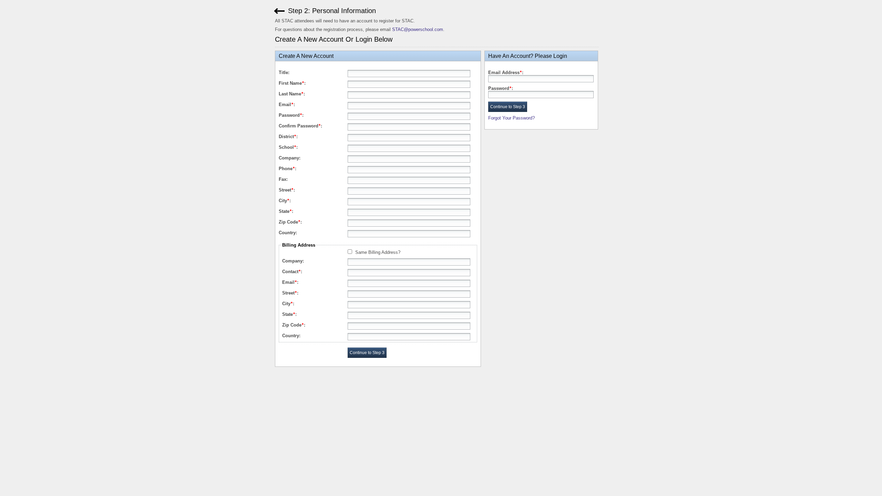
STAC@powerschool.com (417, 29)
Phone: (287, 168)
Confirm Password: (300, 125)
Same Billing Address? (377, 252)
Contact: (292, 271)
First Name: (292, 83)
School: (288, 147)
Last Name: (292, 93)
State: (286, 211)
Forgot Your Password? (511, 118)
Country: (288, 232)
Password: (291, 115)
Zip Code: (290, 222)
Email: (287, 104)
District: (288, 136)
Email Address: (505, 72)
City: (285, 200)
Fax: (283, 179)
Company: (289, 158)
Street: (287, 190)
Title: (284, 72)
